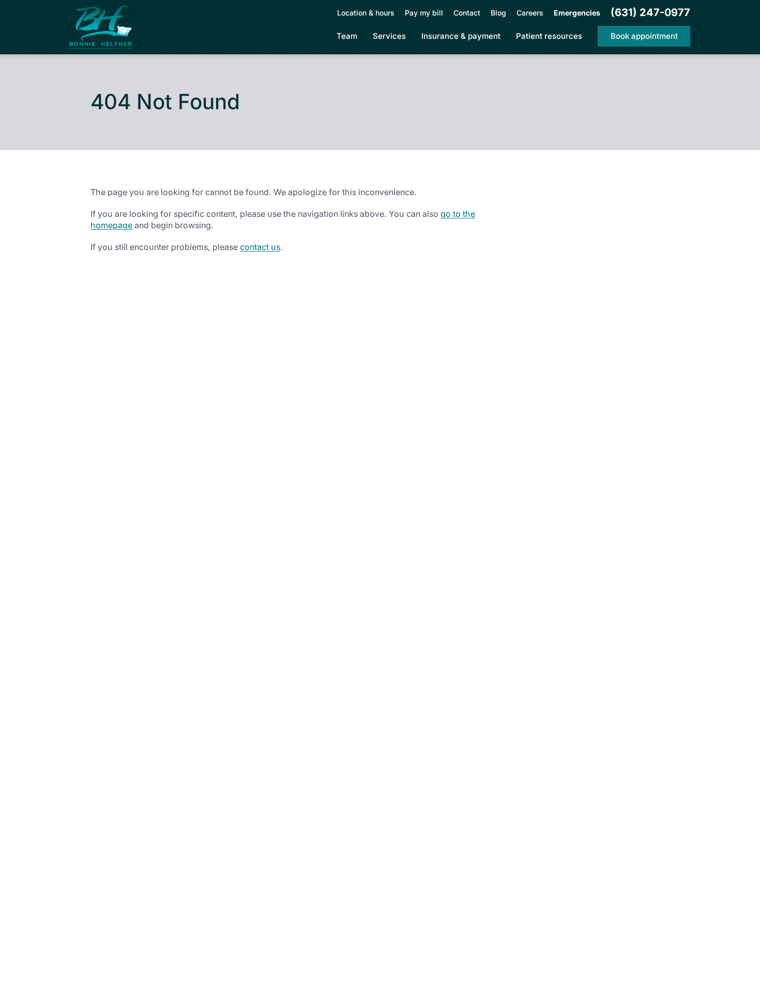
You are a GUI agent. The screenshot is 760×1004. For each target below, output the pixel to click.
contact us (260, 247)
